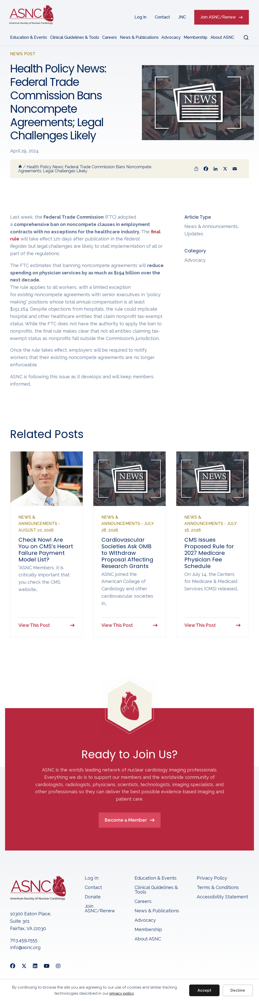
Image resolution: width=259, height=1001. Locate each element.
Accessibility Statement (222, 897)
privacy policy (122, 993)
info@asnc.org (25, 947)
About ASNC (222, 37)
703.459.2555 (23, 940)
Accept (204, 990)
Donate (93, 897)
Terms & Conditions (218, 887)
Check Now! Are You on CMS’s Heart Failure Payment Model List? (45, 549)
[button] (243, 37)
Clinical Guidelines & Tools (74, 37)
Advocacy (171, 37)
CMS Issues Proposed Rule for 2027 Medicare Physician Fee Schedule (209, 553)
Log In (140, 17)
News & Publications (139, 37)
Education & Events (28, 37)
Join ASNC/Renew (218, 17)
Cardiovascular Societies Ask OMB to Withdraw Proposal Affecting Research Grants (127, 553)
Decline (237, 990)
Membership (195, 37)
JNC (182, 17)
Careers (109, 37)
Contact (162, 17)
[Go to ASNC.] (20, 166)
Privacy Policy (212, 878)
